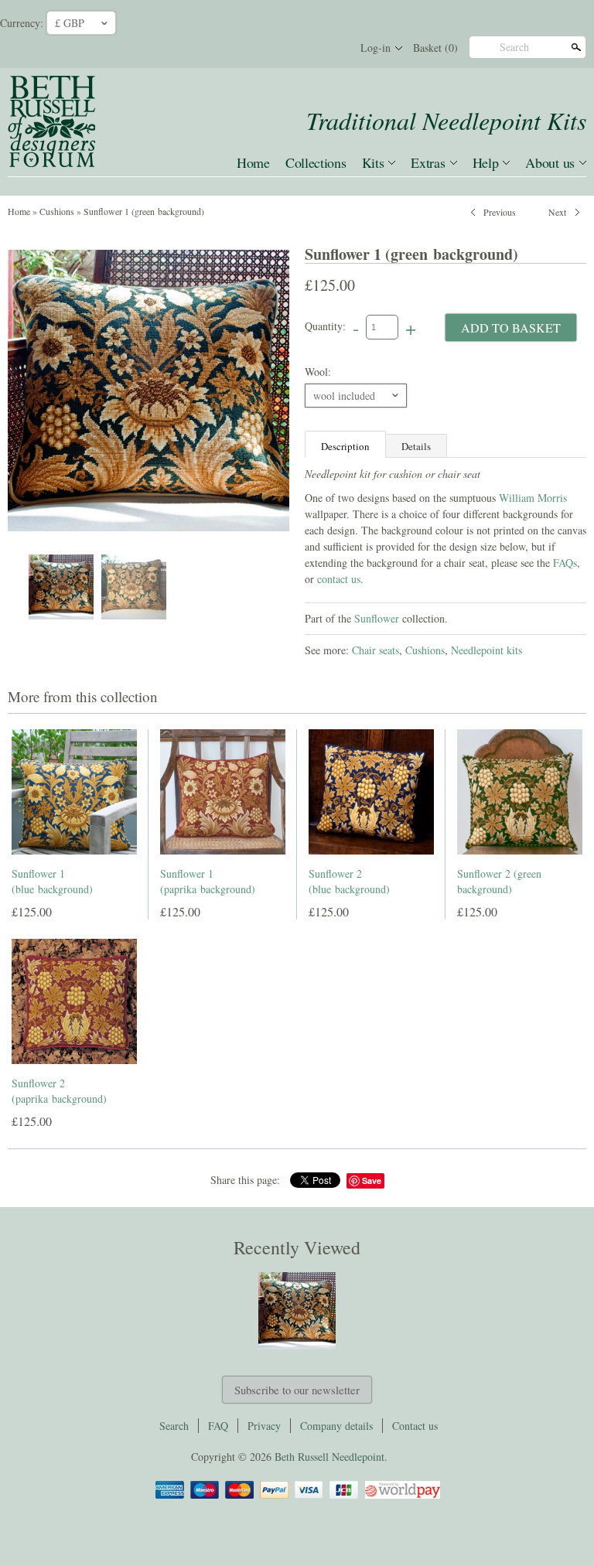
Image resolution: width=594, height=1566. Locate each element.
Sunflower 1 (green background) (144, 211)
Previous (499, 210)
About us (550, 162)
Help (486, 162)
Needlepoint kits (486, 650)
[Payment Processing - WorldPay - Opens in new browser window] (401, 1496)
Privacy (264, 1425)
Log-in (375, 47)
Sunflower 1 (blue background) (52, 881)
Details (416, 446)
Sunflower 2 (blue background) (349, 881)
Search (514, 46)
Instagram (329, 48)
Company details (336, 1425)
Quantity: (325, 326)
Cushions (56, 211)
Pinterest (303, 48)
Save (371, 1180)
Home (253, 162)
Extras (428, 162)
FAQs (565, 562)
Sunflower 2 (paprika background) (59, 1091)
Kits (373, 162)
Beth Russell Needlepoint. (331, 1456)
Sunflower (376, 618)
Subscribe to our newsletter (297, 1389)
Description (345, 446)
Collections (315, 162)
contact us (338, 578)
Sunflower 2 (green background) (499, 881)
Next (557, 210)
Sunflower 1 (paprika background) (207, 881)
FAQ (218, 1425)
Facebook (277, 48)
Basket (435, 47)
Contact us (415, 1425)
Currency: (21, 22)
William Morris (533, 497)
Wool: (318, 371)
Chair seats (375, 650)
